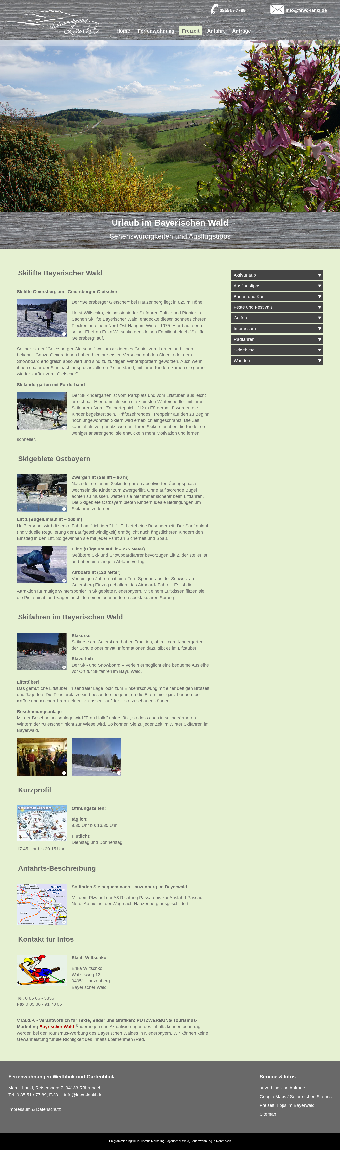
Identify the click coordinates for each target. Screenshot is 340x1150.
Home (123, 31)
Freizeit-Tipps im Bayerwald (287, 1105)
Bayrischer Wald (56, 1026)
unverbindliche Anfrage (282, 1087)
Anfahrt (216, 31)
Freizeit (191, 31)
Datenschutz (48, 1109)
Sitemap (268, 1114)
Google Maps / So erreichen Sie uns (296, 1096)
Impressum (19, 1109)
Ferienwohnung (156, 31)
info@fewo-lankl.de (306, 10)
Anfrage (241, 31)
